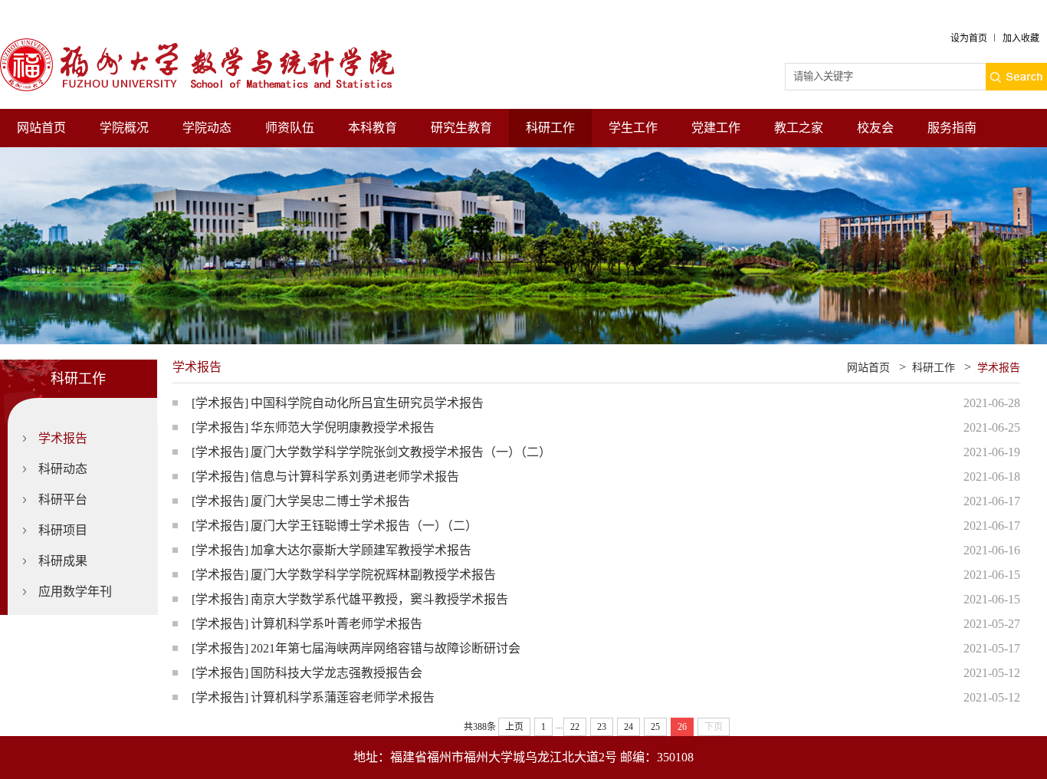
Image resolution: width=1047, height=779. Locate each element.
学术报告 (62, 438)
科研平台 (62, 499)
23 (601, 726)
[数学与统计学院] (211, 44)
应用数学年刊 (75, 591)
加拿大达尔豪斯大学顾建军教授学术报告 (361, 550)
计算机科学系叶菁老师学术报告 (336, 623)
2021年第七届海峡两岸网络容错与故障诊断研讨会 (385, 648)
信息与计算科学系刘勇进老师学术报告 (355, 476)
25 (655, 726)
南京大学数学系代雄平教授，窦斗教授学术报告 (379, 599)
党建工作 (715, 127)
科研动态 (62, 468)
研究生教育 (461, 127)
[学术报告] (220, 402)
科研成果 (62, 560)
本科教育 (372, 127)
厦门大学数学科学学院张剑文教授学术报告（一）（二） (401, 452)
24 (628, 726)
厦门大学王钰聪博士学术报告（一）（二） (364, 525)
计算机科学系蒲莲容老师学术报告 (343, 697)
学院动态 (206, 127)
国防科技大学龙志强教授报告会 (336, 672)
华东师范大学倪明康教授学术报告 (343, 427)
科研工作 (550, 127)
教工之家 (798, 127)
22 (574, 726)
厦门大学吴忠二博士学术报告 (330, 501)
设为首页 (968, 38)
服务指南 (951, 127)
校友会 (875, 127)
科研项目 (62, 530)
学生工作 (633, 127)
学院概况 (124, 127)
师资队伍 (289, 127)
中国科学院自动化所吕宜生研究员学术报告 (367, 402)
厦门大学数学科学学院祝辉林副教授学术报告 (373, 574)
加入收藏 (1021, 38)
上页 (514, 726)
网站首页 (41, 127)
